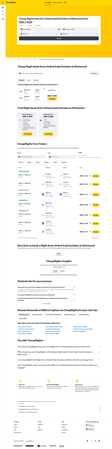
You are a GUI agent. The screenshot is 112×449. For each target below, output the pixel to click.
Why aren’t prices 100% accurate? (28, 412)
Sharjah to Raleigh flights (79, 331)
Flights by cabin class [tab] (70, 314)
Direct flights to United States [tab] (53, 314)
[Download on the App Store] (90, 429)
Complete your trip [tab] (37, 314)
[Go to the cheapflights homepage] (12, 2)
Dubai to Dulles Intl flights (25, 326)
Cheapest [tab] (21, 80)
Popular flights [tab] (23, 318)
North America (25, 59)
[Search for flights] (3, 7)
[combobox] (22, 25)
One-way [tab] (35, 80)
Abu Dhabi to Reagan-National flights (83, 329)
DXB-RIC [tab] (59, 253)
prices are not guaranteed (50, 401)
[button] (3, 2)
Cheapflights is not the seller (26, 406)
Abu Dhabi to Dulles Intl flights (26, 329)
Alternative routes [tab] (24, 314)
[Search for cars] (3, 11)
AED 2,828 (25, 21)
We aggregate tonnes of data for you (29, 409)
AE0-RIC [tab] (55, 271)
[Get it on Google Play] (90, 425)
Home (18, 59)
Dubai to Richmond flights (25, 333)
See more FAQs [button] (46, 303)
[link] (27, 134)
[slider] (101, 157)
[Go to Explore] (3, 14)
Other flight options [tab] (84, 314)
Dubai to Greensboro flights (52, 331)
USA (31, 59)
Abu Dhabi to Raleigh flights (52, 329)
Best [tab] (29, 80)
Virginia (35, 59)
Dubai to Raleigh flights (24, 331)
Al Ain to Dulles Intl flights (52, 333)
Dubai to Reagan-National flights (54, 326)
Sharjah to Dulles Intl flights (80, 326)
